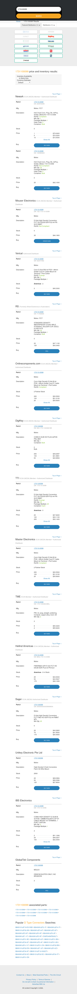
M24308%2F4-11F (22, 945)
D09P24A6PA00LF (50, 936)
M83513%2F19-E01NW (23, 927)
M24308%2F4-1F (54, 927)
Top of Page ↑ (57, 94)
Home (18, 21)
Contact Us (20, 975)
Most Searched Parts (40, 975)
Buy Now (47, 145)
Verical (27, 253)
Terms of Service (44, 979)
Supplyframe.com (49, 988)
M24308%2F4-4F (37, 930)
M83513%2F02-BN (52, 945)
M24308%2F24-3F (22, 951)
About (28, 975)
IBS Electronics (23, 800)
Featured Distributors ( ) (30, 25)
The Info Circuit (55, 975)
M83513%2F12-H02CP (38, 951)
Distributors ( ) (48, 25)
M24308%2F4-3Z (50, 948)
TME (31, 596)
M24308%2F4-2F (49, 933)
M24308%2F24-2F (22, 942)
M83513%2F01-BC (22, 939)
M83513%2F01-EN (22, 957)
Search (39, 16)
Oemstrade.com (38, 2)
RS (32, 306)
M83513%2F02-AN (22, 930)
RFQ (47, 351)
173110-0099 (38, 102)
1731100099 (38, 426)
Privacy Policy (31, 979)
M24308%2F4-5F (35, 933)
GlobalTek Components (28, 859)
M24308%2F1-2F (37, 948)
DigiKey (36, 420)
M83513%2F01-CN (37, 945)
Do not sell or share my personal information (38, 982)
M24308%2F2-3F (21, 933)
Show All (47, 139)
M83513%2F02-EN (22, 948)
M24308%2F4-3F (37, 939)
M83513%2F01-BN (51, 939)
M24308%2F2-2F (50, 930)
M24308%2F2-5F (35, 936)
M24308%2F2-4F (36, 942)
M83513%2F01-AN (51, 942)
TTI (34, 478)
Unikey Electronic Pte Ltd (29, 752)
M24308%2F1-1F (21, 936)
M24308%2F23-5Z (22, 954)
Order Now (47, 241)
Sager (31, 699)
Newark (36, 96)
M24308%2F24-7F (52, 954)
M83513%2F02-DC (37, 954)
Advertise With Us (38, 984)
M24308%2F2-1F (40, 927)
